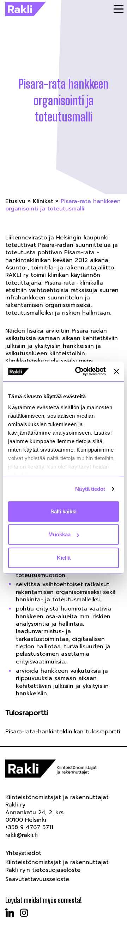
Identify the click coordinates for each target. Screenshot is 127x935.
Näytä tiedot (90, 489)
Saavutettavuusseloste (37, 879)
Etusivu (15, 201)
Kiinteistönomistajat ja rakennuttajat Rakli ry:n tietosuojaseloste (57, 866)
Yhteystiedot (23, 853)
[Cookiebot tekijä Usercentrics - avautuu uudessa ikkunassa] (78, 371)
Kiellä (64, 557)
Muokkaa (59, 534)
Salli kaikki (63, 511)
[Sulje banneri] (116, 371)
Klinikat (43, 201)
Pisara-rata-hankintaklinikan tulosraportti (62, 731)
